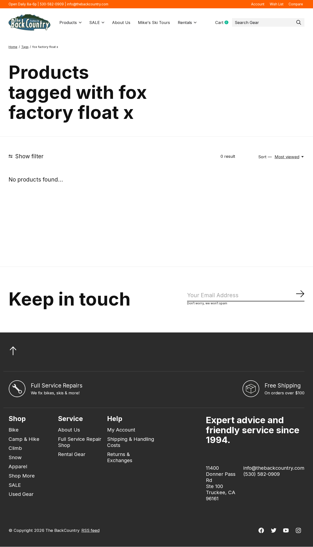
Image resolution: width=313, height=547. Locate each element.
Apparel (18, 466)
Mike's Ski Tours (154, 22)
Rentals (185, 22)
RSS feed (90, 530)
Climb (15, 448)
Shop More (22, 476)
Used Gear (21, 494)
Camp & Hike (24, 439)
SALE (94, 22)
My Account (121, 430)
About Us (121, 22)
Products (68, 22)
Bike (14, 430)
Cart (223, 22)
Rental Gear (71, 454)
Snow (15, 457)
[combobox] (268, 22)
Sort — (265, 156)
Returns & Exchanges (119, 457)
